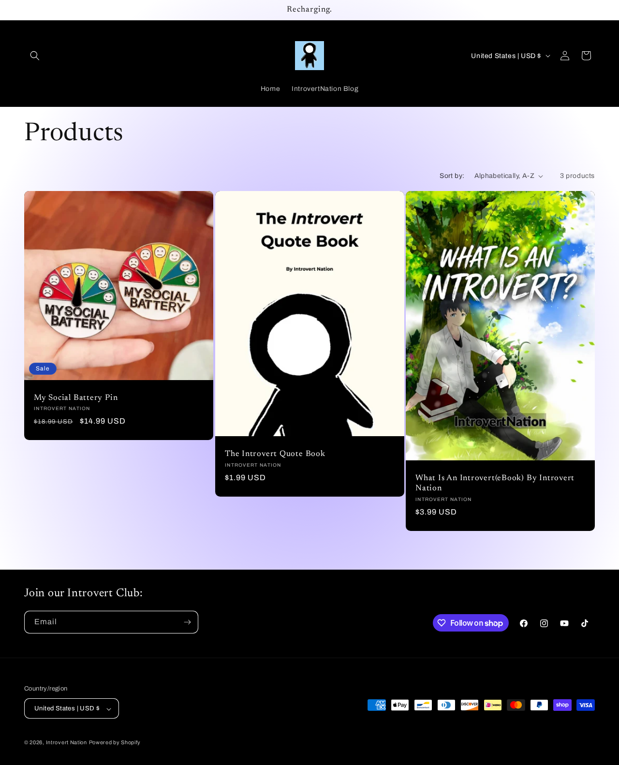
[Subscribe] (187, 622)
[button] (34, 55)
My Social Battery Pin (76, 398)
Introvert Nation (66, 743)
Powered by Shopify (115, 743)
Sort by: (452, 175)
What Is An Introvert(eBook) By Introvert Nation (495, 484)
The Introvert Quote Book (275, 454)
